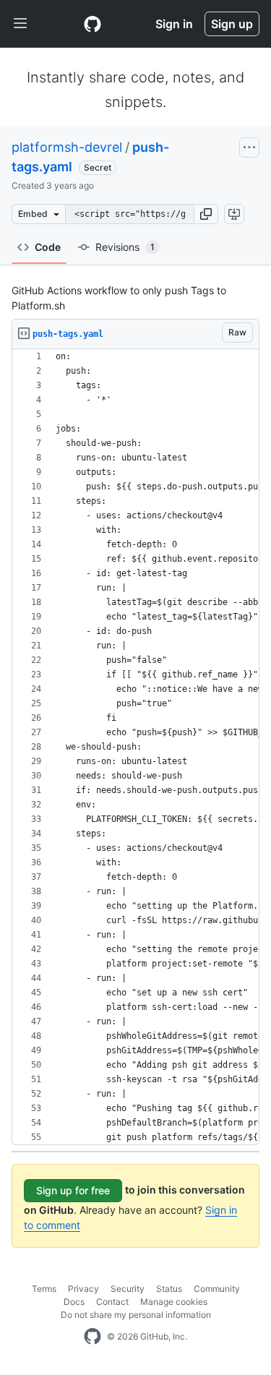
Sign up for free (73, 1190)
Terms (44, 1288)
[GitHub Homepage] (92, 1336)
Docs (74, 1301)
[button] (206, 214)
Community (217, 1288)
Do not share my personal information (136, 1314)
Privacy (83, 1288)
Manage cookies (173, 1301)
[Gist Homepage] (92, 24)
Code (48, 247)
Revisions (125, 247)
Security (128, 1288)
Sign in (174, 24)
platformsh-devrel (67, 147)
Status (169, 1288)
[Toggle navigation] (20, 23)
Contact (112, 1301)
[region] (135, 747)
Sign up (232, 24)
